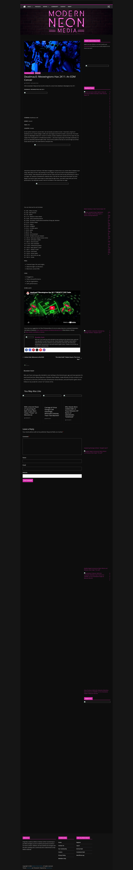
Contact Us (61, 845)
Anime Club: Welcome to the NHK (34, 357)
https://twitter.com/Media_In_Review (34, 332)
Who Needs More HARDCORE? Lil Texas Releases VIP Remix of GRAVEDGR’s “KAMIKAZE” (71, 412)
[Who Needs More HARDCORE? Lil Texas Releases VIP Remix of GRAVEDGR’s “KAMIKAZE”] (73, 396)
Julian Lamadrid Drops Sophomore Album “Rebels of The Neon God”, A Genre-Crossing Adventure (109, 233)
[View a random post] (108, 6)
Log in (78, 845)
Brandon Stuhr (35, 83)
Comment (26, 436)
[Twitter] (37, 350)
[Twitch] (44, 350)
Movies (45, 6)
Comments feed (80, 852)
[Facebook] (26, 350)
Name (24, 457)
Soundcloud (87, 46)
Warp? (69, 6)
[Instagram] (30, 350)
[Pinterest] (33, 350)
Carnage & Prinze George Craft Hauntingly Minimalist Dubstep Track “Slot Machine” (52, 411)
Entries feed (79, 849)
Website (25, 472)
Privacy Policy (62, 855)
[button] (32, 7)
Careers (60, 852)
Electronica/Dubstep (29, 73)
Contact (62, 6)
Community (54, 6)
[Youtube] (40, 350)
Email (24, 465)
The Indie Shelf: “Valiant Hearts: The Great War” (68, 358)
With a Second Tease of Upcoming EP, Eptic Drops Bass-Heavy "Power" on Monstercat (31, 411)
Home (59, 842)
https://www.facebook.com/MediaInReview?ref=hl (49, 330)
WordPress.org (80, 855)
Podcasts (38, 6)
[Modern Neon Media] (24, 6)
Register (78, 842)
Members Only (62, 858)
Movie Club (37, 73)
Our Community (62, 849)
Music (29, 6)
